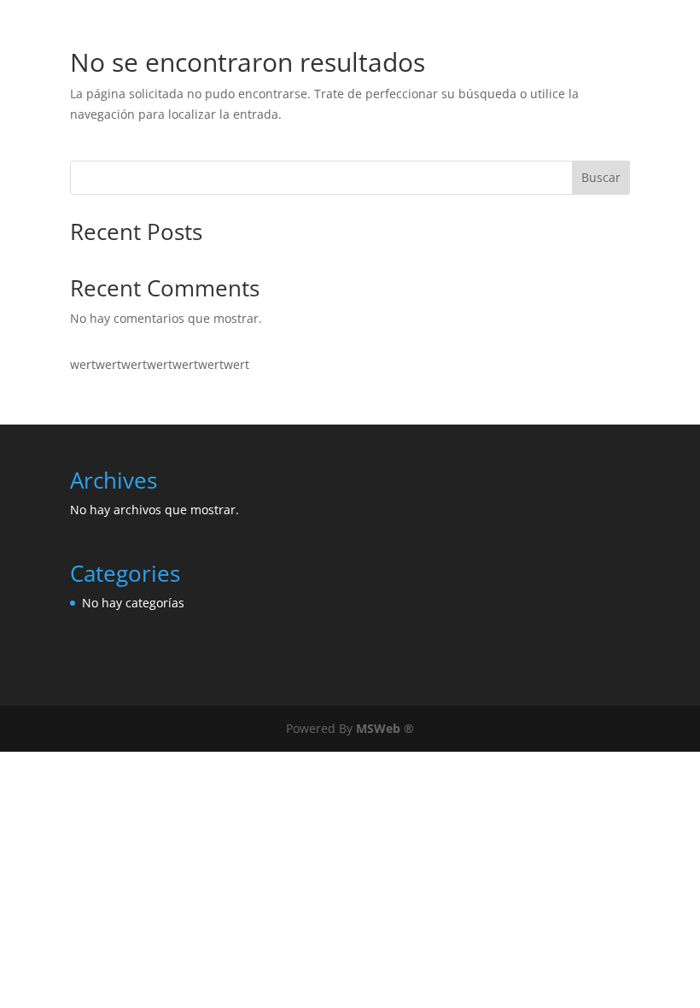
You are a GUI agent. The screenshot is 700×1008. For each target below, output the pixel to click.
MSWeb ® (385, 728)
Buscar (601, 177)
